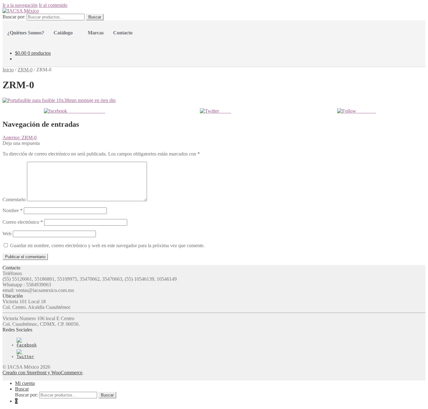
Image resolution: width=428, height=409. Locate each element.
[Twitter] (25, 356)
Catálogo (63, 32)
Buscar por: (14, 16)
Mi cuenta (25, 383)
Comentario (14, 199)
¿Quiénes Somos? (25, 32)
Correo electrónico (23, 222)
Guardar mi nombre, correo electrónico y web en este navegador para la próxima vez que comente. (107, 245)
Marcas (96, 32)
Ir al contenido (53, 5)
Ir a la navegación (20, 5)
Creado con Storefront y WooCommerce (42, 372)
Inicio (8, 69)
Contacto (123, 32)
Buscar (94, 17)
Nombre (13, 210)
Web (7, 233)
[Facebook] (27, 345)
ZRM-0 (25, 69)
